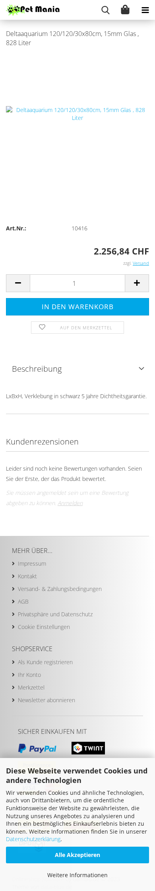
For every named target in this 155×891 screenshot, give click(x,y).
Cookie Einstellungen (44, 627)
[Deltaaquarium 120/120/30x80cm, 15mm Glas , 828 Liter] (77, 113)
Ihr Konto (29, 674)
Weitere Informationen (77, 875)
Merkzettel (31, 687)
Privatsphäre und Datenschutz (55, 614)
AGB (23, 601)
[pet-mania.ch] (30, 10)
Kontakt (27, 576)
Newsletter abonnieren (46, 700)
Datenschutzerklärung (33, 839)
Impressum (32, 563)
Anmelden (70, 503)
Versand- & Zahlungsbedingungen (60, 589)
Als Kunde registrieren (45, 662)
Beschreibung (37, 368)
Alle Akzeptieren (77, 855)
